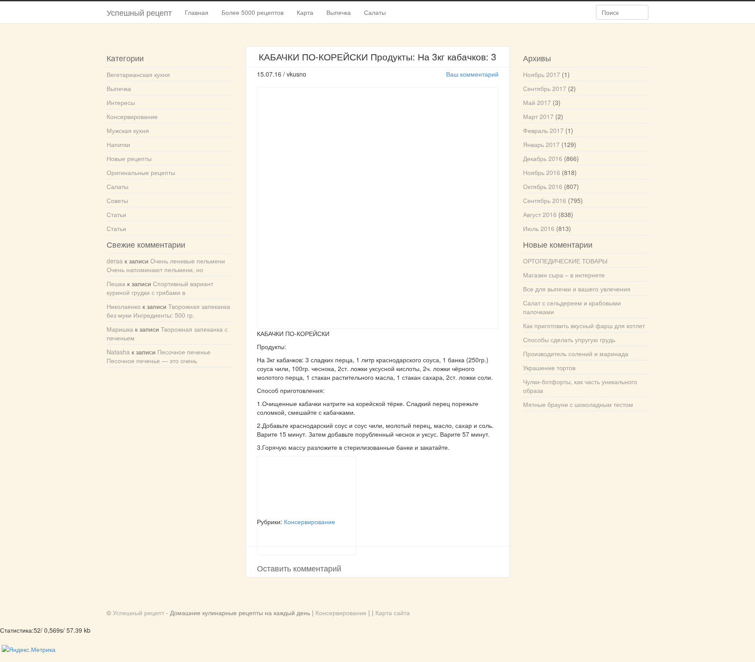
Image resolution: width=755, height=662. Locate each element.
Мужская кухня (128, 130)
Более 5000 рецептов (253, 12)
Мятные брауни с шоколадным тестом (578, 404)
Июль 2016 (538, 228)
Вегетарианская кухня (138, 74)
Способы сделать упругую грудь (569, 339)
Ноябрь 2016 (541, 172)
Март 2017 (538, 116)
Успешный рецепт (139, 12)
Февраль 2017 (543, 130)
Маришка (120, 329)
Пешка (116, 283)
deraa (115, 260)
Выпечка (338, 12)
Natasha (118, 351)
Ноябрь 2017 (541, 74)
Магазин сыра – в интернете (564, 274)
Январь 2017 (541, 144)
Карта (305, 12)
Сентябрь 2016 (544, 200)
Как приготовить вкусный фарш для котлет (584, 325)
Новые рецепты (129, 158)
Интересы (121, 102)
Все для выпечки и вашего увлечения (576, 288)
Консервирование (132, 116)
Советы (117, 200)
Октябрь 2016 (542, 186)
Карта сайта (392, 612)
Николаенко (124, 306)
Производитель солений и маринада (575, 353)
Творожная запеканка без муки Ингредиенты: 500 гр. (168, 310)
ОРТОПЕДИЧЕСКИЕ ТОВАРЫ (565, 260)
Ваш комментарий (472, 74)
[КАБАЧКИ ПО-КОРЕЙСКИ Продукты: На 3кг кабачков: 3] (306, 486)
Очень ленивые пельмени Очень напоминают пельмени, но (166, 265)
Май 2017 (537, 102)
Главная (196, 12)
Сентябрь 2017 (544, 88)
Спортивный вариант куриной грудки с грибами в (160, 288)
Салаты (375, 12)
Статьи (116, 214)
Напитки (118, 144)
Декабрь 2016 (542, 158)
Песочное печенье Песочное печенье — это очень (159, 356)
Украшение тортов (549, 367)
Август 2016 (540, 214)
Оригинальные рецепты (141, 172)
